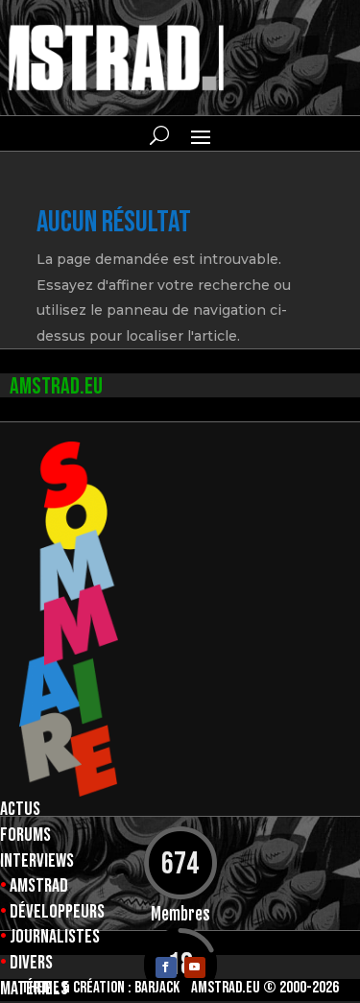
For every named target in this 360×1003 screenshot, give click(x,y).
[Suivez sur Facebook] (166, 967)
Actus (20, 809)
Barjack (157, 987)
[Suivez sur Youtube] (194, 967)
